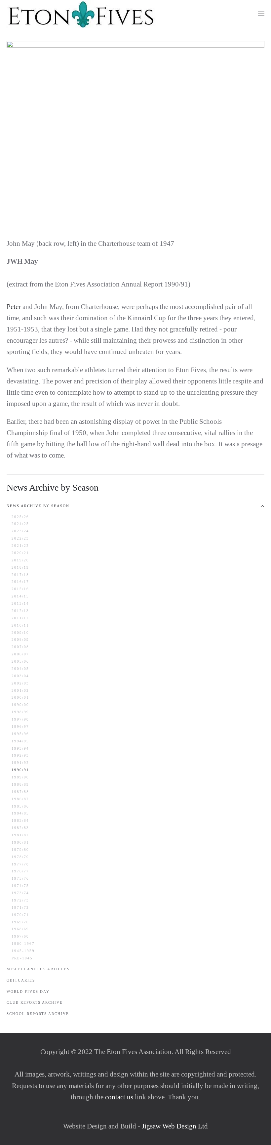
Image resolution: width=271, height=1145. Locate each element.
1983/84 (20, 820)
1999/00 (20, 705)
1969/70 (20, 922)
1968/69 (20, 929)
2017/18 (20, 575)
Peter (14, 307)
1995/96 (20, 734)
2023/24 (20, 531)
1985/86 (20, 806)
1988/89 (20, 784)
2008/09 (20, 639)
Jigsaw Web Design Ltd (175, 1126)
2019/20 (20, 560)
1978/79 (20, 857)
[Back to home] (81, 14)
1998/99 (20, 712)
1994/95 (20, 741)
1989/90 (20, 777)
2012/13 (20, 611)
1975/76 (20, 878)
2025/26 (20, 517)
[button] (261, 14)
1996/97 (20, 726)
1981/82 (20, 835)
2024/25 (20, 524)
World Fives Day (28, 991)
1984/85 (20, 813)
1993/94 (20, 748)
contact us (118, 1097)
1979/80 (20, 850)
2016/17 (20, 582)
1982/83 (20, 828)
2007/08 (20, 647)
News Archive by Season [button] (38, 506)
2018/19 (20, 567)
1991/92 (20, 763)
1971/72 (20, 907)
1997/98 (20, 719)
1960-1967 (23, 944)
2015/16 (20, 589)
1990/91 (20, 770)
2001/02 (20, 690)
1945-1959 (23, 951)
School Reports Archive (38, 1014)
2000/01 (20, 697)
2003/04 (20, 676)
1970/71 (20, 915)
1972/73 (20, 900)
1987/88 (20, 792)
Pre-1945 (22, 958)
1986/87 (20, 799)
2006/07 (20, 654)
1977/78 (20, 864)
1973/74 (20, 893)
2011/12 (20, 618)
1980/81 (20, 842)
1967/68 (20, 936)
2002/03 (20, 683)
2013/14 (20, 603)
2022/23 (20, 538)
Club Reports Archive (35, 1002)
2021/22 (20, 546)
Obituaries (21, 980)
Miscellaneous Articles (38, 969)
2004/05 (20, 669)
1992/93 (20, 755)
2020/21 (20, 553)
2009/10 (20, 633)
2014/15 (20, 596)
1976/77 (20, 871)
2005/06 (20, 661)
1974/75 (20, 886)
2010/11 (20, 625)
